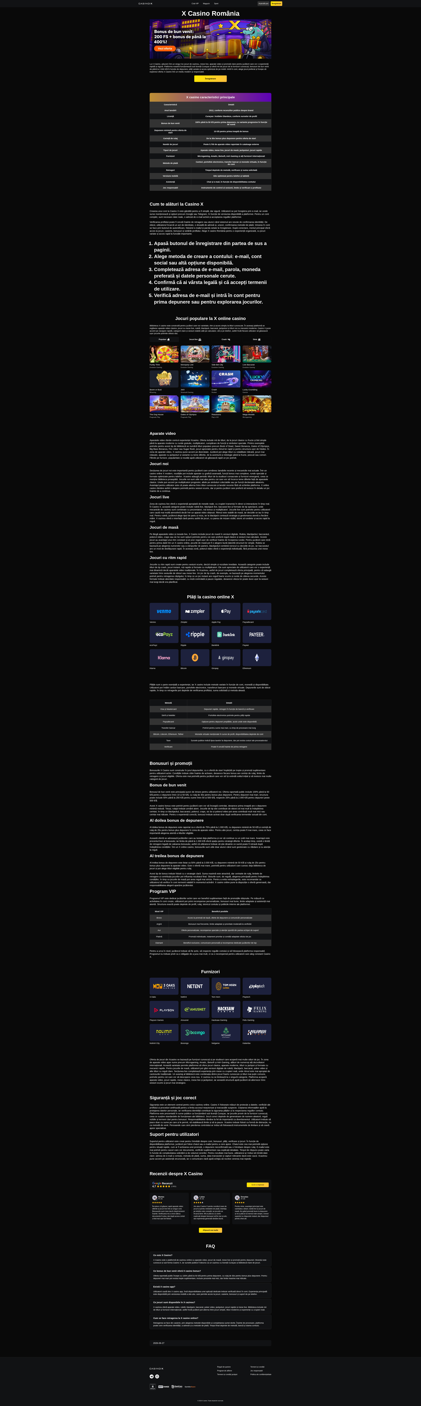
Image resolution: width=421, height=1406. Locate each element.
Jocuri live (193, 339)
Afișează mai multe (210, 1230)
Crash (224, 339)
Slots (255, 339)
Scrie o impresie (258, 1185)
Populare (162, 339)
